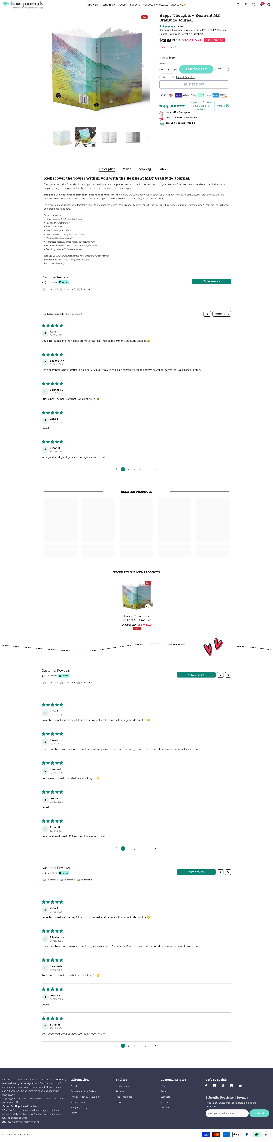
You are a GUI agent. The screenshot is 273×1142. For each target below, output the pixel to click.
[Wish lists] (253, 4)
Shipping (145, 169)
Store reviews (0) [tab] (74, 314)
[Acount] (246, 4)
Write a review (211, 281)
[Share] (226, 69)
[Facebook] (206, 1085)
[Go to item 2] (68, 296)
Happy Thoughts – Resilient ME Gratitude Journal (136, 618)
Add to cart (196, 69)
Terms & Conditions (185, 77)
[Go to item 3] (85, 296)
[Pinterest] (223, 1085)
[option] (97, 66)
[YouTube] (240, 1085)
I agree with (169, 77)
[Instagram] (214, 1085)
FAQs (162, 169)
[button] (51, 66)
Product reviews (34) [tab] (53, 314)
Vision (127, 169)
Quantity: (164, 63)
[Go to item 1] (51, 296)
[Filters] (207, 314)
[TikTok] (231, 1085)
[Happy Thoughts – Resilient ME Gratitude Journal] (136, 595)
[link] (219, 69)
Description (107, 169)
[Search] (238, 4)
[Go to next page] (156, 469)
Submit (259, 1113)
